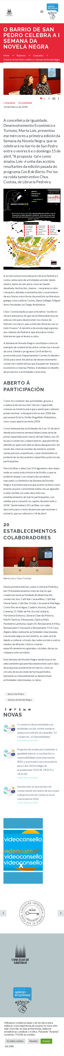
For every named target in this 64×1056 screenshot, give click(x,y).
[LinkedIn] (24, 709)
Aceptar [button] (46, 1041)
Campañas (9, 102)
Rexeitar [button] (34, 1041)
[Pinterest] (15, 709)
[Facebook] (5, 709)
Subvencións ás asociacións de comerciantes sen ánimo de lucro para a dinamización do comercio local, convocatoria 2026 (38, 792)
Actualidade (25, 102)
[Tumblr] (20, 709)
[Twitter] (10, 709)
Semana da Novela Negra (20, 699)
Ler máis (9, 1046)
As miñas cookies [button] (15, 1041)
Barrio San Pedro (16, 694)
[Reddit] (29, 709)
